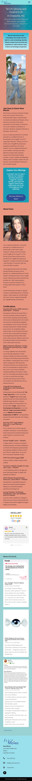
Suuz (7, 586)
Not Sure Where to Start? (16, 197)
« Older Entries (7, 730)
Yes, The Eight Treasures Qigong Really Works (14, 583)
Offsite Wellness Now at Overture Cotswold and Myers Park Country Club (14, 640)
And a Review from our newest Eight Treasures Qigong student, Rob (15, 687)
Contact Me (10, 767)
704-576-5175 (11, 758)
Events (18, 586)
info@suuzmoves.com (13, 763)
